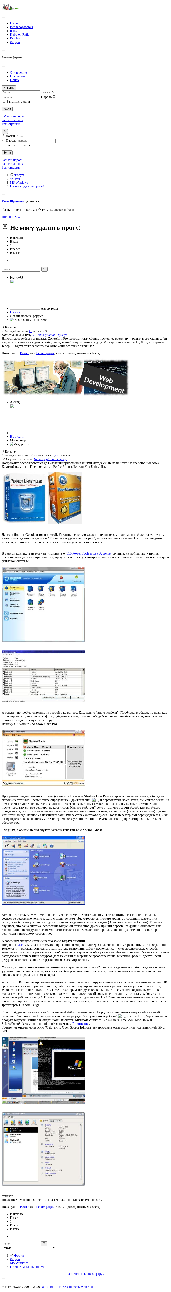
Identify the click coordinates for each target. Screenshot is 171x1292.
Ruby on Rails (19, 34)
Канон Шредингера (14, 201)
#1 (30, 331)
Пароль (46, 97)
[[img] (43, 523)
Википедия (80, 1023)
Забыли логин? (12, 120)
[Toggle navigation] (3, 17)
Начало (15, 23)
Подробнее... (11, 216)
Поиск (14, 80)
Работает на (75, 1274)
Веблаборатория (21, 27)
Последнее (17, 76)
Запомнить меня (18, 101)
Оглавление (18, 72)
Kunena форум (94, 1274)
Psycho (15, 38)
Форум (15, 42)
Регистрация (11, 124)
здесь (20, 945)
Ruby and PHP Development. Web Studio (68, 1286)
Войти (7, 109)
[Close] (3, 66)
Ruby (13, 31)
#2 (56, 455)
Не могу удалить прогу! (50, 335)
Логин (45, 92)
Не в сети (17, 312)
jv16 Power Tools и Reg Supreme (88, 553)
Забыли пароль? (13, 116)
